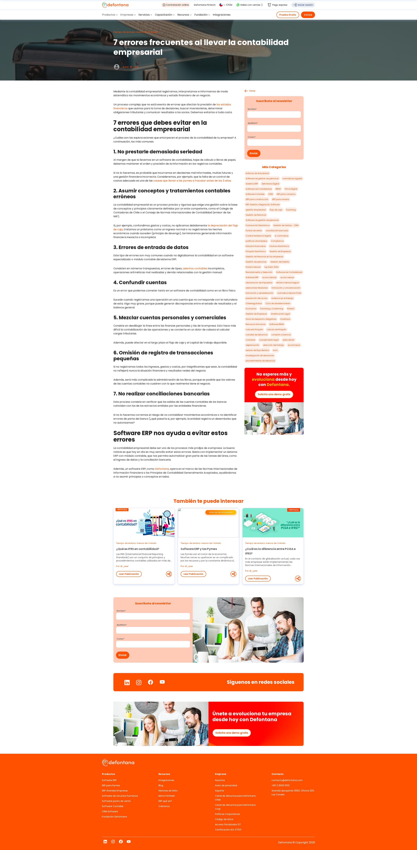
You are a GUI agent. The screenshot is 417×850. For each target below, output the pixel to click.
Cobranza (164, 806)
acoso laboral (269, 277)
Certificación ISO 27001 (228, 829)
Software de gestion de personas (262, 178)
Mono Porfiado (166, 795)
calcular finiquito (254, 329)
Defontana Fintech (205, 5)
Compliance (277, 241)
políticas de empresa (256, 241)
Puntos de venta (254, 230)
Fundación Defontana (114, 816)
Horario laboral (253, 267)
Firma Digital (291, 189)
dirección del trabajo (273, 345)
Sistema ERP (252, 183)
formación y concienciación (286, 287)
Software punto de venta (116, 801)
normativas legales (292, 178)
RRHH (278, 189)
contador (250, 339)
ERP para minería (280, 199)
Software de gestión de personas (262, 220)
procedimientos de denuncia (260, 360)
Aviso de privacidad (226, 785)
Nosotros (220, 780)
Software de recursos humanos (120, 795)
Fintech (290, 308)
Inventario (285, 319)
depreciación (252, 345)
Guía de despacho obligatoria (261, 319)
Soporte (219, 790)
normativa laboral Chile (289, 293)
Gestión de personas (256, 261)
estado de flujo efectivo (257, 350)
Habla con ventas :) (251, 5)
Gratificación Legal (280, 313)
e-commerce (281, 235)
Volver (252, 91)
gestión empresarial (256, 209)
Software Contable (255, 194)
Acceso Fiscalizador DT (228, 824)
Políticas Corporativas (227, 814)
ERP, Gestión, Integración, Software (263, 204)
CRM (270, 194)
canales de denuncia (256, 334)
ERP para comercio (286, 194)
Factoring (291, 209)
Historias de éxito (168, 790)
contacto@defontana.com (287, 780)
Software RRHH (276, 324)
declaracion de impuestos (259, 282)
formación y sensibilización (259, 293)
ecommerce (294, 345)
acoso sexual (287, 277)
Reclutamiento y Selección (259, 272)
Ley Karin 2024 (272, 267)
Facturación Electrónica (258, 225)
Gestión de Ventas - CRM (285, 225)
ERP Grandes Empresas (115, 790)
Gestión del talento (279, 261)
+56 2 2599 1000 (281, 785)
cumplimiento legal (269, 339)
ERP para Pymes (111, 785)
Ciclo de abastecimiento (278, 303)
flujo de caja (276, 209)
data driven (288, 339)
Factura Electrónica (279, 246)
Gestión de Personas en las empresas (264, 256)
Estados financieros (256, 246)
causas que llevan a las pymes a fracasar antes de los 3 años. (192, 180)
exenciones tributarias (257, 287)
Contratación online (177, 5)
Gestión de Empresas (280, 251)
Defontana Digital (270, 183)
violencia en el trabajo (282, 298)
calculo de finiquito (276, 329)
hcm (275, 350)
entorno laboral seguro (287, 282)
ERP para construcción (257, 199)
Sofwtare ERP (252, 277)
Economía (251, 308)
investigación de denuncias (260, 355)
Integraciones (166, 780)
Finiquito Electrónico (256, 251)
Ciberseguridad (254, 303)
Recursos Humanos (256, 324)
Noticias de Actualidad (257, 173)
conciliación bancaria (277, 230)
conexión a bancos (281, 334)
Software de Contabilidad (259, 189)
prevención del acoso (256, 298)
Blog (160, 785)
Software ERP (109, 780)
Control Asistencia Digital (258, 235)
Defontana (162, 469)
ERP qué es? (165, 801)
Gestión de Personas (256, 215)
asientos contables (195, 268)
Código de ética (224, 819)
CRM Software (110, 811)
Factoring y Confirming (271, 308)
